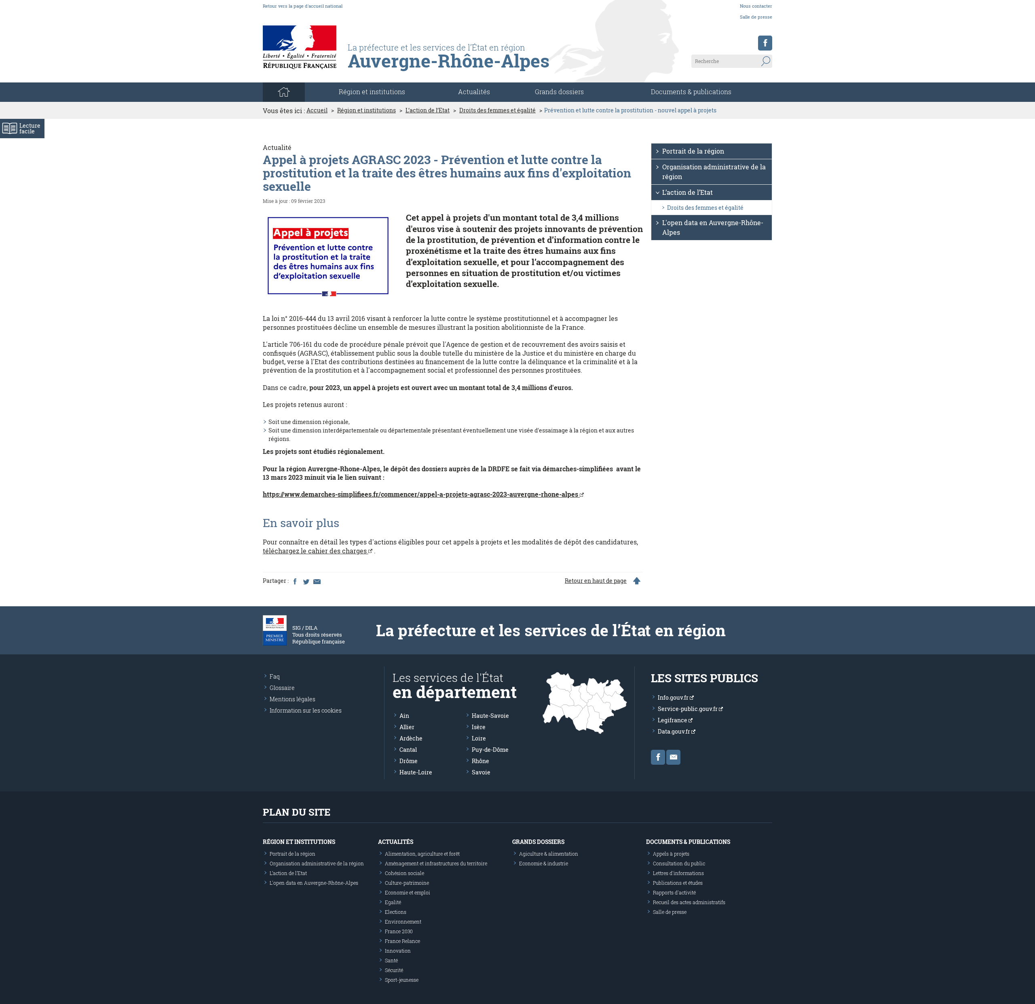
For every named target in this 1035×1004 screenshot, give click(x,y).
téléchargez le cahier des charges (315, 550)
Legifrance (673, 720)
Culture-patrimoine (407, 883)
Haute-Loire (415, 772)
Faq (275, 676)
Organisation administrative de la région (714, 171)
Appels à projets (671, 853)
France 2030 (399, 931)
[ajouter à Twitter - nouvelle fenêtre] (305, 581)
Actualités (474, 91)
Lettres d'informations (678, 873)
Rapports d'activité (674, 892)
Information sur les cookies (306, 710)
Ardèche (410, 738)
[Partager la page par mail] (316, 581)
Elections (395, 912)
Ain (404, 715)
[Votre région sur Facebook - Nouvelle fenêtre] (765, 43)
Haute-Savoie (490, 715)
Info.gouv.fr (674, 697)
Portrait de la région (693, 151)
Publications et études (678, 883)
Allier (406, 727)
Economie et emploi (407, 892)
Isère (479, 727)
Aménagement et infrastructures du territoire (436, 863)
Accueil (316, 110)
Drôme (408, 761)
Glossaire (282, 688)
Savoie (481, 772)
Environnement (403, 921)
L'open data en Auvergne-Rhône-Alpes (712, 227)
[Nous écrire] (673, 757)
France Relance (402, 941)
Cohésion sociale (404, 873)
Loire (479, 738)
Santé (391, 960)
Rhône (480, 761)
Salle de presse (756, 17)
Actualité (277, 147)
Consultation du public (679, 863)
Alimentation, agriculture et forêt (422, 853)
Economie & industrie (543, 863)
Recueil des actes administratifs (689, 902)
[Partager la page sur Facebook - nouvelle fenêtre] (295, 581)
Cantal (408, 749)
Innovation (398, 950)
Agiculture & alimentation (548, 853)
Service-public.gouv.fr (688, 709)
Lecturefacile (29, 128)
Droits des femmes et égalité (497, 110)
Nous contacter (756, 6)
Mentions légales (292, 699)
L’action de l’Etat (428, 110)
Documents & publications (691, 91)
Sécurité (394, 970)
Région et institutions (366, 110)
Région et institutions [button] (372, 91)
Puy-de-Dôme (490, 749)
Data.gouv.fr (674, 731)
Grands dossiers (559, 91)
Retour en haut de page (596, 580)
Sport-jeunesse (401, 980)
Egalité (393, 902)
